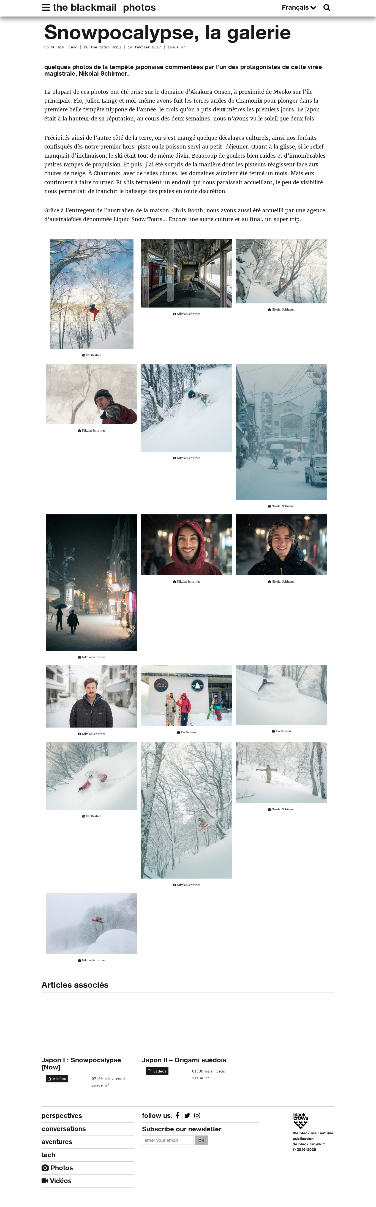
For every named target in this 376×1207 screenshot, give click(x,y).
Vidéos (60, 1181)
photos (139, 7)
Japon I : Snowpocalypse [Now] (81, 1063)
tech (48, 1155)
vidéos (58, 1078)
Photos (61, 1168)
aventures (57, 1142)
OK (201, 1140)
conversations (64, 1129)
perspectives (62, 1116)
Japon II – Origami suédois (184, 1060)
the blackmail (84, 7)
